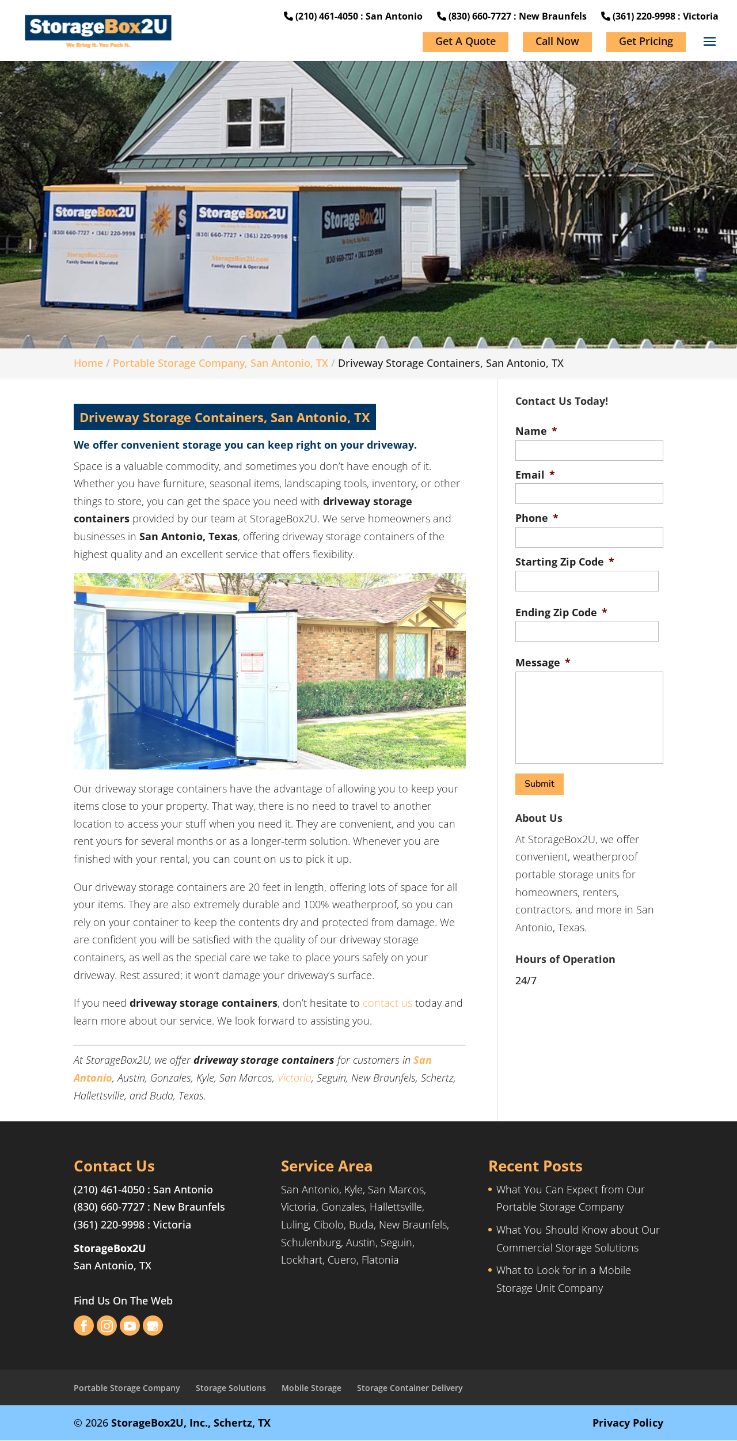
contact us (387, 1003)
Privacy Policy (627, 1422)
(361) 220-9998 (109, 1224)
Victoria (294, 1077)
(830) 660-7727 (109, 1207)
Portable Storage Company (127, 1387)
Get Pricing (646, 41)
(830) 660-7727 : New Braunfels (516, 16)
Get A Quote (465, 41)
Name (536, 431)
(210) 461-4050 (109, 1189)
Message (543, 662)
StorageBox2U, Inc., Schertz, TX (191, 1422)
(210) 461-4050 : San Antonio (358, 16)
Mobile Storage (311, 1387)
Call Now (557, 41)
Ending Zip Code (561, 612)
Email (535, 474)
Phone (537, 518)
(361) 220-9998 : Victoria (664, 16)
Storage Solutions (231, 1387)
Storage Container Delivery (410, 1387)
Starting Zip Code (564, 561)
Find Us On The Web (123, 1300)
